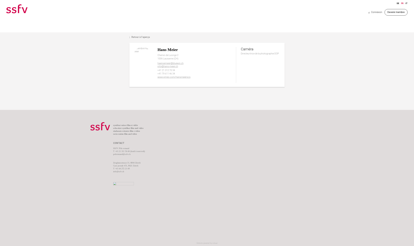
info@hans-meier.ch (168, 66)
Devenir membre (396, 12)
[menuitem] (187, 131)
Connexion (375, 12)
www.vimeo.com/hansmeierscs (174, 77)
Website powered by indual (207, 243)
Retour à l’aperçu (139, 37)
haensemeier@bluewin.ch (171, 63)
